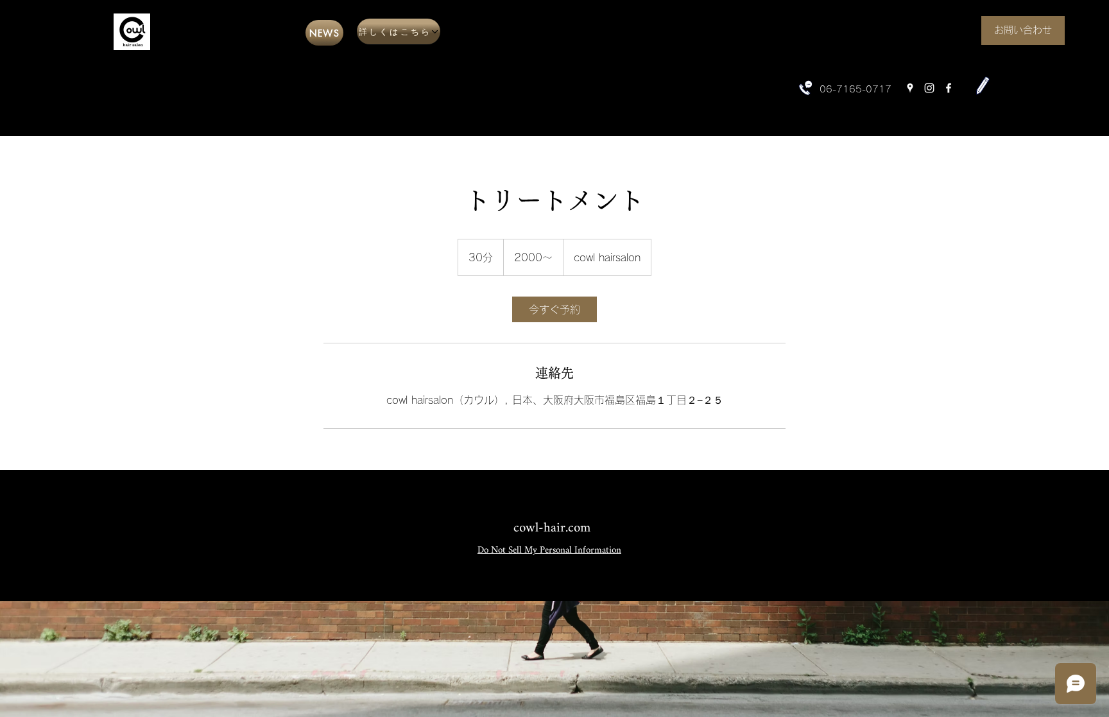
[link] (554, 309)
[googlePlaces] (910, 88)
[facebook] (948, 88)
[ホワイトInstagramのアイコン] (929, 88)
